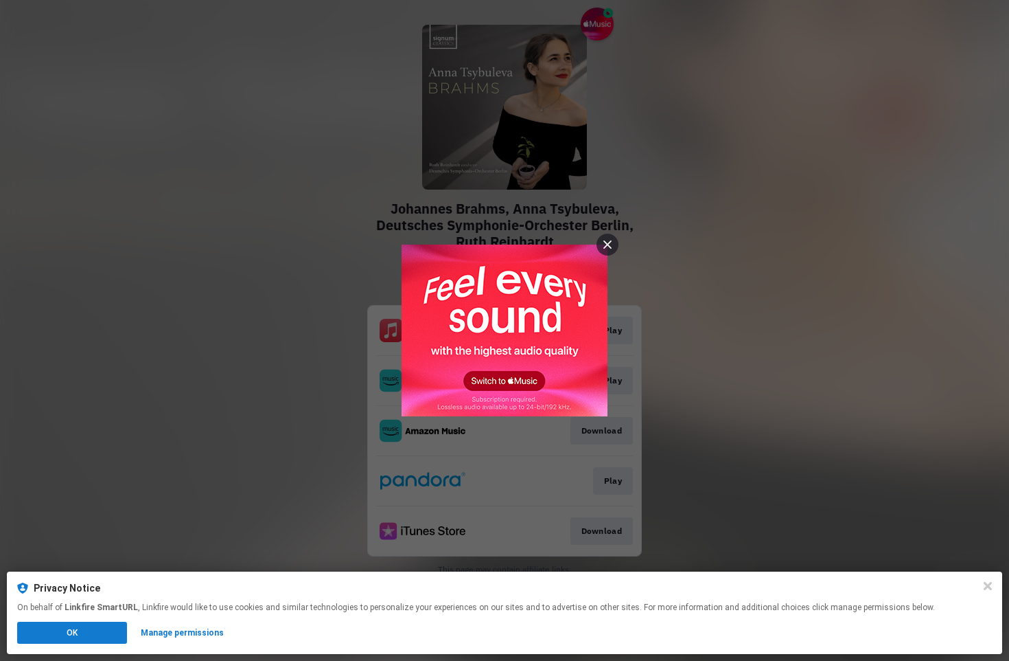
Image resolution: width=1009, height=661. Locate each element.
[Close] (988, 586)
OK (72, 633)
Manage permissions (182, 633)
